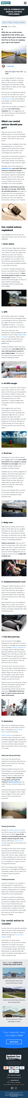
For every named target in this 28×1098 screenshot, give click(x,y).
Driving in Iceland (18, 22)
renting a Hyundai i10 (18, 647)
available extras (6, 99)
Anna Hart (11, 66)
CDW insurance (6, 735)
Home (4, 22)
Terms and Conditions (17, 1094)
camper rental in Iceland (17, 1084)
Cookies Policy (14, 1096)
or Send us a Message (14, 1082)
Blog (10, 22)
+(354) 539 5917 (15, 1080)
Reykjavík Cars (6, 168)
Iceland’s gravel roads (15, 830)
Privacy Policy (8, 1094)
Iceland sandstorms (14, 782)
